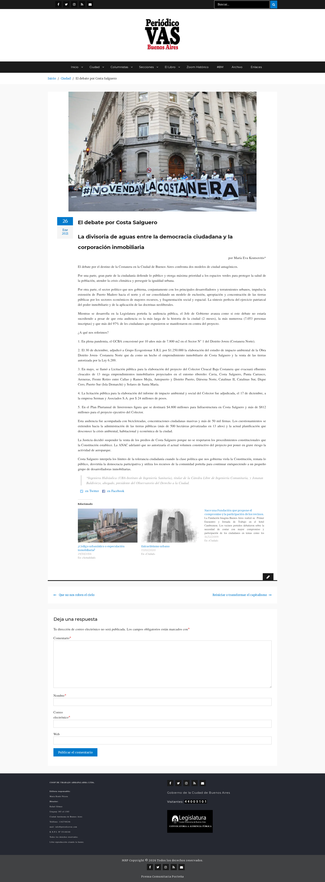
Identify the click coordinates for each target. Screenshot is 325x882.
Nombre (59, 695)
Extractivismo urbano (155, 546)
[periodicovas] (74, 4)
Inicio (74, 67)
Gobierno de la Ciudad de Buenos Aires (198, 792)
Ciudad (94, 67)
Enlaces (256, 67)
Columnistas (119, 67)
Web (56, 734)
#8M (220, 67)
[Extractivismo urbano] (171, 526)
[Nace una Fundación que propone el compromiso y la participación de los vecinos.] (236, 525)
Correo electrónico (61, 714)
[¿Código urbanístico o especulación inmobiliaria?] (107, 526)
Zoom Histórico (198, 67)
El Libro (170, 67)
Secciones (146, 67)
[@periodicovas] (58, 4)
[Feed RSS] (82, 4)
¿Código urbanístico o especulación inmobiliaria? (101, 548)
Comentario (62, 637)
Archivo (237, 67)
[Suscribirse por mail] (90, 4)
